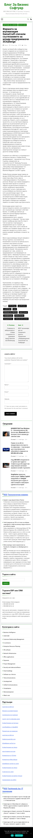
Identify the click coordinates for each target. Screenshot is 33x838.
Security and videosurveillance (12, 667)
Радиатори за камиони (10, 731)
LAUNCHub (7, 309)
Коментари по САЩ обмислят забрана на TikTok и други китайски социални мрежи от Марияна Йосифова (16, 806)
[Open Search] (28, 19)
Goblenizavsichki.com (8, 739)
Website (6, 399)
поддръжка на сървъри (10, 715)
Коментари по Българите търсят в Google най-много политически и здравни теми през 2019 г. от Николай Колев (16, 798)
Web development (8, 692)
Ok (12, 835)
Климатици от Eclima (9, 755)
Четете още (19, 835)
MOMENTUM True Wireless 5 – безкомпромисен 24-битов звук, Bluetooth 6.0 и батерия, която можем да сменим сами (20, 432)
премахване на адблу (9, 780)
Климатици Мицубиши (9, 759)
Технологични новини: (18, 494)
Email (6, 392)
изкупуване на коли (8, 751)
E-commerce (7, 643)
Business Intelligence (9, 632)
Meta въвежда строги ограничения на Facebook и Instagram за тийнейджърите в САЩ (15, 547)
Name (6, 385)
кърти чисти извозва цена (11, 719)
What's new (22, 25)
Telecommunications (9, 678)
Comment (7, 364)
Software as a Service (10, 25)
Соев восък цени (8, 771)
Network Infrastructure (9, 653)
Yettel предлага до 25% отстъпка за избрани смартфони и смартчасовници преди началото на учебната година (17, 524)
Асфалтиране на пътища (10, 723)
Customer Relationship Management (13, 639)
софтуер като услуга (21, 319)
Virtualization (7, 688)
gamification (22, 306)
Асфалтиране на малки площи (12, 776)
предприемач (8, 319)
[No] (31, 833)
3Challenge (12, 306)
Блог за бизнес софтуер (16, 6)
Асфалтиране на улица (9, 747)
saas (14, 309)
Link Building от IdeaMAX (10, 727)
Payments (6, 660)
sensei (6, 45)
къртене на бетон (8, 707)
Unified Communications (10, 685)
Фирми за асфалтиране (10, 711)
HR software (6, 650)
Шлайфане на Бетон (8, 743)
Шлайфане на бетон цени (10, 763)
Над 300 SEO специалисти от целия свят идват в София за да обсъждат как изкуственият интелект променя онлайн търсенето (20, 464)
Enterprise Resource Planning (11, 646)
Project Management (9, 664)
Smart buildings (7, 671)
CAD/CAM (6, 636)
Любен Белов (19, 315)
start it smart (23, 312)
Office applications (8, 657)
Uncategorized (7, 681)
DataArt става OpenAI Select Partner (13, 500)
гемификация (8, 315)
